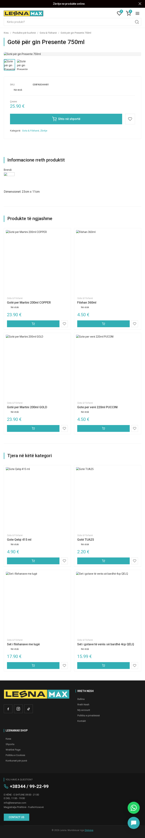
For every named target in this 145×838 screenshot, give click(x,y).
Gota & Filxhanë (48, 32)
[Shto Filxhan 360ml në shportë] (103, 323)
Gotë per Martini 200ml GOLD (27, 407)
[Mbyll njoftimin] (140, 3)
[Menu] (137, 13)
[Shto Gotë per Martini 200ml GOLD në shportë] (33, 428)
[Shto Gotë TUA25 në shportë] (103, 560)
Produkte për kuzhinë (24, 32)
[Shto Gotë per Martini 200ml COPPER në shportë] (33, 323)
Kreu (6, 32)
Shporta (10, 744)
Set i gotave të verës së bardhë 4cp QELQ (105, 644)
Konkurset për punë (16, 760)
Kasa (8, 738)
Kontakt (81, 721)
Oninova (89, 830)
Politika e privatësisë (88, 715)
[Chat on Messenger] (134, 823)
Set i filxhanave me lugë (23, 644)
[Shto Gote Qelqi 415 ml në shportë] (33, 560)
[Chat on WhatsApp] (134, 808)
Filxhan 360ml (86, 302)
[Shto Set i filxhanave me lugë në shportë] (33, 665)
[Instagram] (18, 708)
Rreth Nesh (83, 704)
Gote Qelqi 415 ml (19, 539)
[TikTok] (28, 708)
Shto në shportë (69, 119)
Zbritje (43, 130)
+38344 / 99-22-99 (29, 786)
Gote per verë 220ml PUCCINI (97, 407)
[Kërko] (137, 22)
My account (83, 710)
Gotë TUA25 (85, 539)
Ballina (81, 699)
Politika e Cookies (15, 755)
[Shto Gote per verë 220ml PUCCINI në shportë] (103, 428)
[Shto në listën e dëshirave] (130, 119)
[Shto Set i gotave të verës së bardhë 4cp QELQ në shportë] (103, 665)
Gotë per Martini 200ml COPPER (29, 302)
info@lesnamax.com (15, 802)
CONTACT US (16, 817)
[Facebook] (8, 708)
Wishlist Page (13, 749)
